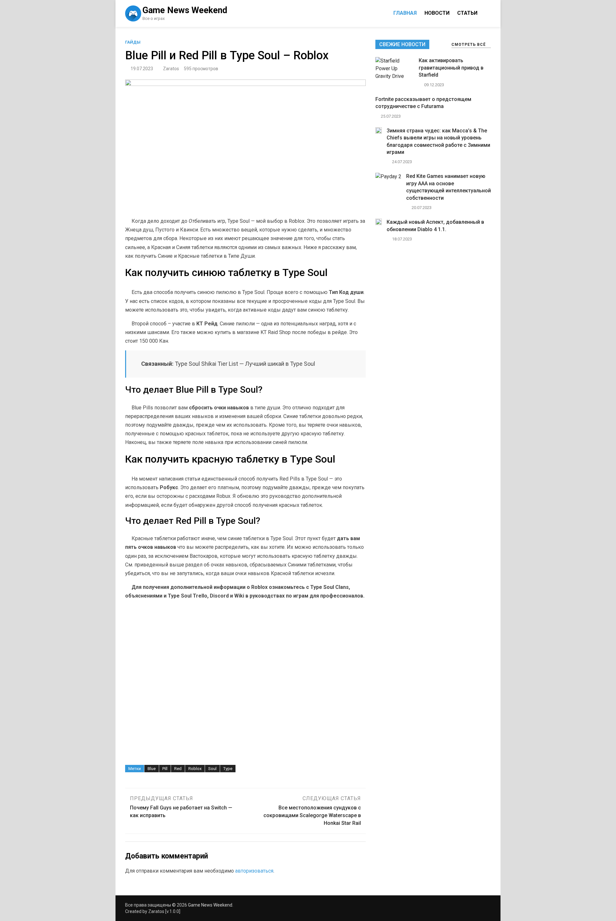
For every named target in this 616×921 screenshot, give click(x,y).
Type (227, 768)
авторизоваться (254, 871)
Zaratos (171, 68)
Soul (212, 768)
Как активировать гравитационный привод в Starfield (451, 67)
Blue (152, 768)
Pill (164, 768)
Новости (436, 13)
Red (178, 768)
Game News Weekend (184, 10)
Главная (405, 13)
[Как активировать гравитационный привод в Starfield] (394, 76)
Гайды (133, 42)
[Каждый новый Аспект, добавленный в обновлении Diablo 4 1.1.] (378, 223)
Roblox (194, 768)
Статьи (467, 13)
